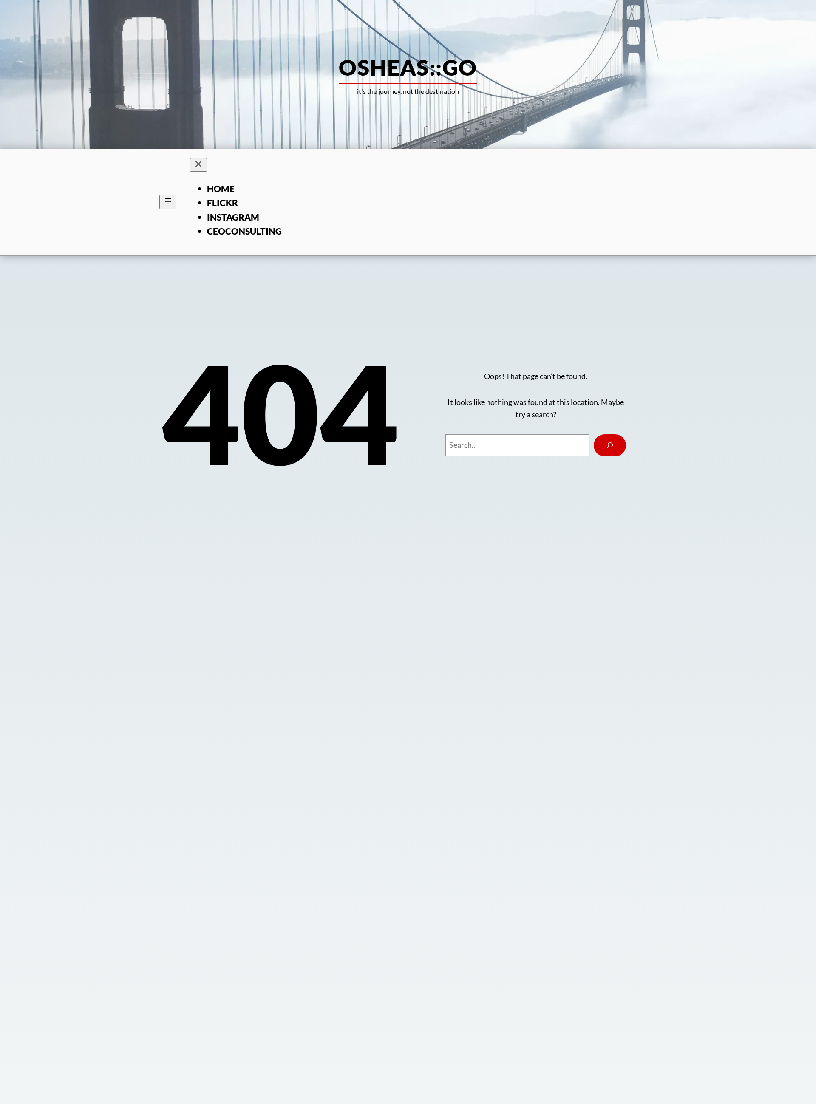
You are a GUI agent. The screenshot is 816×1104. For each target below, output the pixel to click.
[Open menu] (167, 202)
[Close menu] (198, 165)
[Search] (610, 445)
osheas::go (408, 67)
